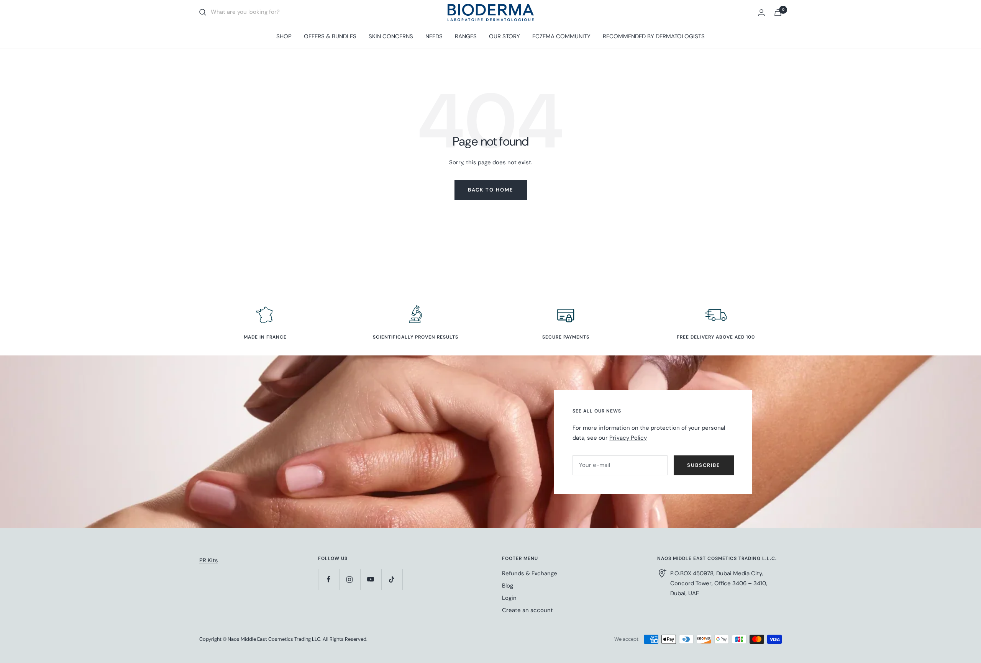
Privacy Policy (628, 438)
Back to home (490, 190)
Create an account (527, 610)
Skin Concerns (391, 36)
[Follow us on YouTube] (370, 579)
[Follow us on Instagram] (349, 579)
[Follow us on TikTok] (391, 579)
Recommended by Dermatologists (654, 36)
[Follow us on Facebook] (328, 579)
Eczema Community (561, 36)
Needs (434, 36)
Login (509, 598)
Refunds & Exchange (529, 573)
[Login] (761, 12)
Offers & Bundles (330, 36)
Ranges (466, 36)
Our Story (504, 36)
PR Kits (208, 560)
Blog (507, 585)
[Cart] (778, 12)
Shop (284, 36)
